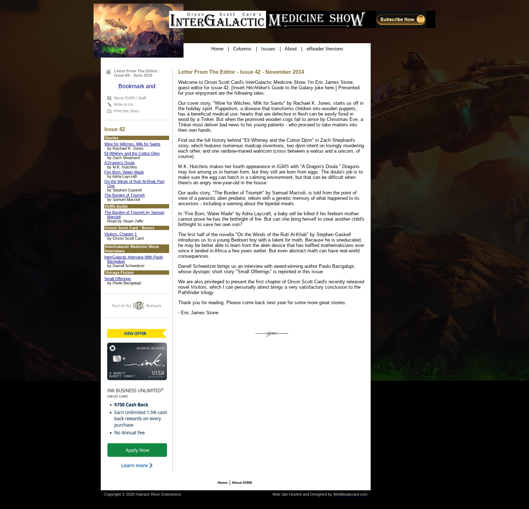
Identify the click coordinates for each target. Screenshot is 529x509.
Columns (242, 48)
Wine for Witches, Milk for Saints (132, 144)
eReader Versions (325, 48)
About (291, 48)
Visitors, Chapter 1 (120, 234)
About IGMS (242, 483)
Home (217, 48)
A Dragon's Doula (119, 163)
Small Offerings (117, 278)
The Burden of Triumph (124, 195)
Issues (268, 48)
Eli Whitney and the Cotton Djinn (132, 153)
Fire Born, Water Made (124, 172)
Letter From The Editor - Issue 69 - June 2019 (137, 73)
